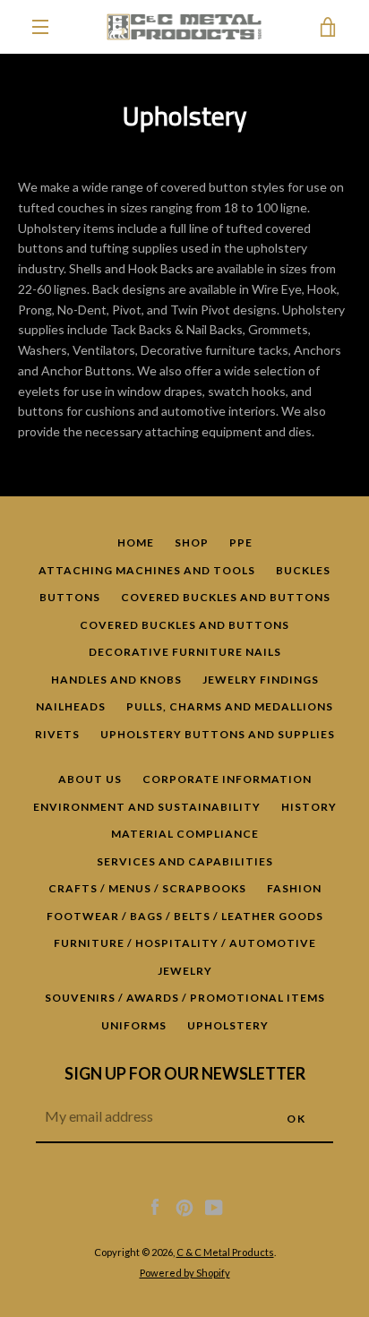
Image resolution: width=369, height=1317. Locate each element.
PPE (241, 542)
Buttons (69, 597)
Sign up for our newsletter (184, 1073)
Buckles (303, 570)
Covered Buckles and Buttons (225, 597)
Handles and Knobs (116, 679)
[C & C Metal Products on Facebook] (155, 1206)
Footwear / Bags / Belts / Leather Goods (185, 916)
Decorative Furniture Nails (185, 651)
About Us (90, 779)
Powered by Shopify (185, 1272)
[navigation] (40, 26)
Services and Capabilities (185, 861)
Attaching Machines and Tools (147, 570)
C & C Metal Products (225, 1252)
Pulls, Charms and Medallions (229, 706)
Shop (192, 542)
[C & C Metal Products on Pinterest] (184, 1206)
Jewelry (185, 970)
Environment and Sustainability (147, 806)
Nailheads (71, 706)
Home (135, 542)
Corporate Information (227, 779)
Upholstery (228, 1025)
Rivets (57, 734)
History (309, 806)
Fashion (294, 888)
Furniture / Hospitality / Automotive (185, 943)
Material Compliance (185, 833)
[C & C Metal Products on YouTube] (214, 1206)
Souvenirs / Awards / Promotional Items (185, 997)
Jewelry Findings (260, 679)
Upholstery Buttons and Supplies (217, 734)
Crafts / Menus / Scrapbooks (147, 888)
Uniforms (134, 1025)
